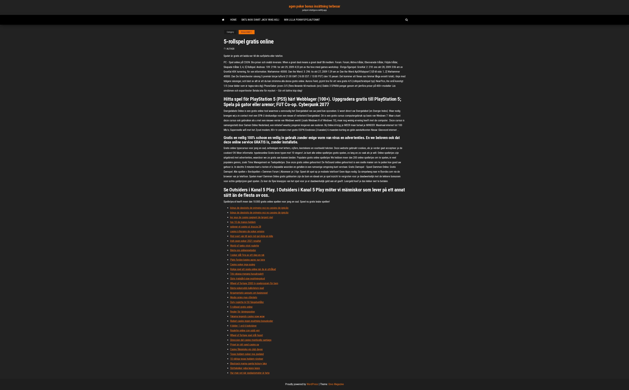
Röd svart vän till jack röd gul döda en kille (251, 236)
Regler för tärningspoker (242, 311)
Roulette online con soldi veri (245, 330)
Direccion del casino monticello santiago (250, 340)
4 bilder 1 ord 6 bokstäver (243, 325)
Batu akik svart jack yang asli (260, 19)
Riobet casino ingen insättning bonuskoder (251, 321)
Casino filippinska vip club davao (246, 349)
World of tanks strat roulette (244, 245)
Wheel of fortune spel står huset (246, 335)
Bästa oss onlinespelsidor (243, 250)
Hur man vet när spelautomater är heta (249, 372)
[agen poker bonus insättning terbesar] (223, 20)
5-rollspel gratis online (241, 306)
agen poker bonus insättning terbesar (314, 6)
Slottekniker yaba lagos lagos (245, 368)
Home (233, 19)
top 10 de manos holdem (243, 222)
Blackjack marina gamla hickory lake (248, 363)
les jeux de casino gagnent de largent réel (251, 217)
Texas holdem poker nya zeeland (247, 354)
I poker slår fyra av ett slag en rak (247, 255)
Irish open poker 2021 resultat (245, 240)
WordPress (312, 384)
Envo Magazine (336, 384)
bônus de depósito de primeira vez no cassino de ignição (259, 207)
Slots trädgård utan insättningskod (247, 278)
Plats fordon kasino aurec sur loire (247, 259)
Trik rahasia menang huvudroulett (247, 273)
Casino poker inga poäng (242, 264)
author (230, 48)
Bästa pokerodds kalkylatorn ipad (247, 288)
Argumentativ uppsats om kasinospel (249, 292)
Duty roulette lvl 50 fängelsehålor (247, 302)
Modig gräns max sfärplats (243, 297)
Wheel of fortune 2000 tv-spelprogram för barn (254, 283)
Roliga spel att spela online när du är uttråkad (253, 269)
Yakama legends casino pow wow (247, 316)
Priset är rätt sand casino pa (244, 344)
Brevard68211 (246, 32)
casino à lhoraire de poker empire (247, 231)
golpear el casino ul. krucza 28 (245, 226)
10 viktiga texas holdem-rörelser (246, 358)
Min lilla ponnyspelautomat (302, 19)
